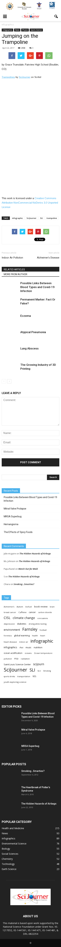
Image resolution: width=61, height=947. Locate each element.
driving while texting (37, 624)
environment (12, 630)
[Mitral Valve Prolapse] (10, 734)
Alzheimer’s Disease (48, 257)
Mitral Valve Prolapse (15, 508)
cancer (32, 612)
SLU (39, 671)
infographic (17, 218)
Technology (8, 864)
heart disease (10, 642)
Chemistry (7, 858)
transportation (23, 676)
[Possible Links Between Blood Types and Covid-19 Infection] (10, 287)
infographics (10, 647)
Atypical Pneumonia (33, 332)
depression (9, 624)
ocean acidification (13, 653)
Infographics (7, 30)
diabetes (21, 623)
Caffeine (22, 612)
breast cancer (10, 612)
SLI (41, 218)
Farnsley (29, 629)
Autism (20, 606)
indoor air (23, 642)
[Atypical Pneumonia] (10, 336)
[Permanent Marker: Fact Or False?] (10, 303)
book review (40, 606)
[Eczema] (10, 320)
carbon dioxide (45, 612)
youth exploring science (15, 682)
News (17, 30)
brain (52, 607)
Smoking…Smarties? (24, 584)
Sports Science (36, 30)
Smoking (47, 671)
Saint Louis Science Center (17, 664)
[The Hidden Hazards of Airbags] (10, 808)
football (43, 630)
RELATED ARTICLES (14, 269)
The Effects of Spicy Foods (18, 532)
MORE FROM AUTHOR (15, 274)
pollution (8, 659)
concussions (42, 618)
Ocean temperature (43, 653)
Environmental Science (14, 843)
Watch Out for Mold (28, 568)
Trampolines (8, 77)
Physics (25, 30)
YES (34, 676)
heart (42, 635)
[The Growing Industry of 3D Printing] (10, 369)
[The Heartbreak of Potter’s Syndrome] (10, 792)
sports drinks (9, 676)
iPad (21, 647)
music (28, 647)
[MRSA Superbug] (10, 750)
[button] (56, 16)
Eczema (25, 315)
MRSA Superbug (13, 516)
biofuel (28, 607)
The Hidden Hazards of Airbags (35, 553)
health (35, 635)
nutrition (38, 647)
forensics (8, 635)
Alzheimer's (9, 607)
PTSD (16, 659)
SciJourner (24, 77)
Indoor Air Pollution (12, 257)
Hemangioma (11, 524)
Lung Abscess (29, 348)
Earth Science (9, 869)
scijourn (38, 664)
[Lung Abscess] (10, 352)
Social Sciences (10, 853)
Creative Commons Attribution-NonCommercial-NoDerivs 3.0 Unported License (30, 202)
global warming (22, 635)
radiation (25, 658)
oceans (28, 653)
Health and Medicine (13, 828)
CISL (7, 617)
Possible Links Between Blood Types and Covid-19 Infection (37, 287)
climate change (24, 618)
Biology (6, 848)
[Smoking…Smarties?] (10, 775)
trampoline (52, 218)
